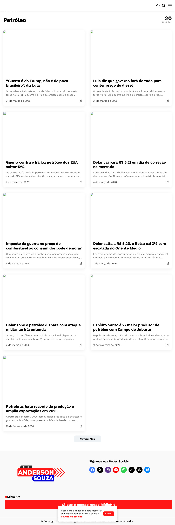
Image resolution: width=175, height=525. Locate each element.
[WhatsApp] (124, 470)
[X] (100, 470)
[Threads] (139, 470)
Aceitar (108, 513)
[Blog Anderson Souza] (41, 474)
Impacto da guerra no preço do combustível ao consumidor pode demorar (43, 245)
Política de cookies (71, 516)
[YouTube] (116, 470)
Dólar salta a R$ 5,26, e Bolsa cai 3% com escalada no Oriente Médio (129, 245)
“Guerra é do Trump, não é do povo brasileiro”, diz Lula (37, 83)
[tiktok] (132, 470)
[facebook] (92, 470)
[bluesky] (147, 470)
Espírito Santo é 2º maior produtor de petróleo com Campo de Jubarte (126, 327)
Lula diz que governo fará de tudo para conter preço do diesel (127, 83)
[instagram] (108, 470)
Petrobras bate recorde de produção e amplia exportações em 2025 (40, 408)
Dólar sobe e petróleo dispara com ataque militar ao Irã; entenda (43, 327)
